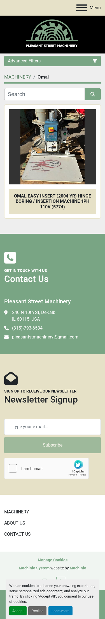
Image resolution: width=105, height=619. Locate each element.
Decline (37, 611)
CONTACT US (17, 534)
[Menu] (81, 7)
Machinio (78, 568)
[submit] (93, 94)
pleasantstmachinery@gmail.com (45, 337)
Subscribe (52, 445)
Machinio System (34, 568)
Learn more (60, 611)
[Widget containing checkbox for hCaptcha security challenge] (46, 468)
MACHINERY (16, 512)
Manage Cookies (52, 560)
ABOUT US (14, 523)
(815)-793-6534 (27, 328)
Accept (18, 611)
